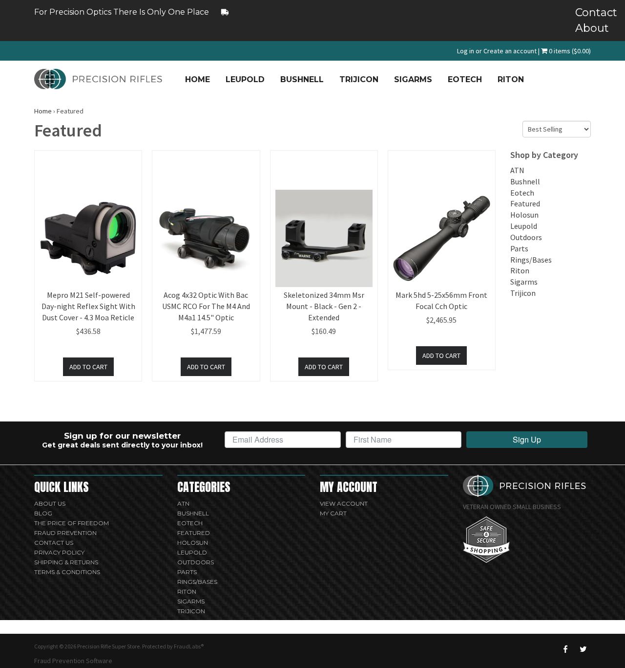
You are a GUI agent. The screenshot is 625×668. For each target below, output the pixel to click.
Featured (525, 203)
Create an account (510, 50)
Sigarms (413, 79)
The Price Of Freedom (71, 523)
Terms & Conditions (67, 572)
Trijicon (358, 79)
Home (197, 79)
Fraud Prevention (65, 532)
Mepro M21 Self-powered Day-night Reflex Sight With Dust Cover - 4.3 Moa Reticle (88, 306)
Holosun (524, 215)
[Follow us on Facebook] (565, 649)
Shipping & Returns (66, 562)
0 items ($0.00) (569, 50)
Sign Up (527, 439)
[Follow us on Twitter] (583, 649)
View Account (344, 503)
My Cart (333, 513)
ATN (517, 170)
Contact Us (53, 542)
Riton (511, 79)
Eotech (465, 79)
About (583, 28)
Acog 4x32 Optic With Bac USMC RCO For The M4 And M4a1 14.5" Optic (206, 306)
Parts (519, 248)
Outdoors (526, 237)
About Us (49, 503)
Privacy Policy (59, 552)
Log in (465, 50)
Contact (583, 12)
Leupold (245, 79)
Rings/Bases (531, 260)
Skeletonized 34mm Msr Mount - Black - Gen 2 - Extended (324, 306)
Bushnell (302, 79)
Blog (43, 513)
